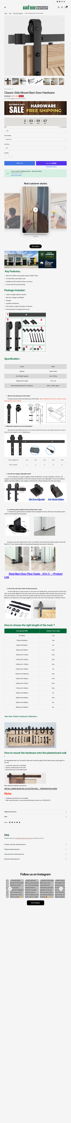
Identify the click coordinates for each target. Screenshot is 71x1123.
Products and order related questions (15, 844)
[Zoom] (62, 18)
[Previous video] (33, 241)
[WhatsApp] (17, 822)
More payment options (51, 166)
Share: (6, 822)
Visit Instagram (35, 903)
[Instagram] (62, 1)
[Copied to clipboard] (19, 822)
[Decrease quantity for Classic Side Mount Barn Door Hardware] (5, 156)
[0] (65, 7)
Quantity (6, 153)
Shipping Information (10, 812)
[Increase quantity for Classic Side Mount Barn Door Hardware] (11, 156)
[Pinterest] (64, 1)
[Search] (58, 7)
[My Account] (62, 7)
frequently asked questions (24, 838)
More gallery (35, 246)
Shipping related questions (12, 849)
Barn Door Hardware (18, 13)
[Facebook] (57, 1)
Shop (10, 13)
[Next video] (38, 241)
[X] (60, 1)
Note (5, 816)
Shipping (13, 98)
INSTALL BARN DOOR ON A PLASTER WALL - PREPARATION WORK (30, 789)
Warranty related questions (12, 859)
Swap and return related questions (14, 854)
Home (5, 13)
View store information (16, 175)
